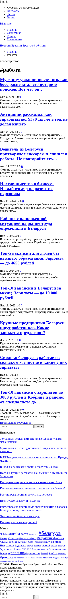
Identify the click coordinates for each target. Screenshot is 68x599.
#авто (24, 534)
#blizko (4, 534)
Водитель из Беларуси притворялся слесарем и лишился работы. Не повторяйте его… (33, 154)
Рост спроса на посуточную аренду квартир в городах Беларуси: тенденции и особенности (33, 508)
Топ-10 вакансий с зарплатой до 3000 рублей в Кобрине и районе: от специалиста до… (32, 397)
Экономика (14, 32)
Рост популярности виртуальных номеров (26, 494)
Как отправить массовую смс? (18, 522)
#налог (26, 549)
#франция (12, 561)
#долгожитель (41, 542)
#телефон (47, 557)
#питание (61, 549)
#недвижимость (40, 549)
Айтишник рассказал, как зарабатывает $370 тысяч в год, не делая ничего (34, 119)
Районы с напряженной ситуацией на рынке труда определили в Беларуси (26, 223)
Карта (11, 17)
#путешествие (32, 553)
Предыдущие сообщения (15, 422)
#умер (64, 557)
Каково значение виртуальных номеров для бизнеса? (32, 488)
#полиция (5, 553)
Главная (12, 29)
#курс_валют (6, 549)
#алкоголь (33, 534)
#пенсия (52, 549)
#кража (54, 546)
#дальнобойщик (10, 541)
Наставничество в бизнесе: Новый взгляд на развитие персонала (27, 188)
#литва (17, 549)
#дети (31, 541)
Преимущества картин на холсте (20, 500)
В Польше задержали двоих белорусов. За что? (29, 466)
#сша (39, 557)
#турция (56, 558)
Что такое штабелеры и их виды (20, 516)
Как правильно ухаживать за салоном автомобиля (31, 482)
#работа (53, 553)
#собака (26, 558)
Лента (11, 14)
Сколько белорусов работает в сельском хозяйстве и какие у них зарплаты (33, 362)
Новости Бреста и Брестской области (23, 45)
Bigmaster (6, 23)
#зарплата (7, 545)
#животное (54, 541)
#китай (46, 545)
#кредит (61, 546)
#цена (20, 561)
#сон (33, 558)
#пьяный (44, 553)
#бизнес (3, 538)
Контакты (13, 10)
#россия (6, 557)
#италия (37, 545)
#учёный (4, 561)
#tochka (14, 534)
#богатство (13, 538)
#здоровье (20, 545)
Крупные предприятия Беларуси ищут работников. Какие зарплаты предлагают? (32, 328)
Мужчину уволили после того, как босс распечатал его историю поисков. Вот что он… (34, 84)
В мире (11, 36)
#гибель (58, 538)
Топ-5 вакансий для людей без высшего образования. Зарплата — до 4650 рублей (31, 258)
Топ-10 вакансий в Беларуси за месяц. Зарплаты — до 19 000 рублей (30, 293)
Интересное (14, 39)
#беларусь (50, 533)
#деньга (23, 542)
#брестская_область (27, 538)
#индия (30, 546)
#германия (45, 538)
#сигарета (18, 557)
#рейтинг (62, 553)
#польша (18, 553)
